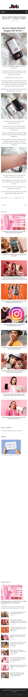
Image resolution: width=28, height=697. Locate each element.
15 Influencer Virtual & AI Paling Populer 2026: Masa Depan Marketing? (14, 348)
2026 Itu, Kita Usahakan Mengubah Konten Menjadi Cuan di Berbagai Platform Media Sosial (14, 278)
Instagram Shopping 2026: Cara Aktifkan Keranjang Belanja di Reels (14, 325)
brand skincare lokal (13, 66)
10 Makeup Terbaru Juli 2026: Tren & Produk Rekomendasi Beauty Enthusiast (14, 232)
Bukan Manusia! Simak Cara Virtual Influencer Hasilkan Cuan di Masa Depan (14, 371)
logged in (9, 430)
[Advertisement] (14, 518)
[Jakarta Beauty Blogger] (14, 6)
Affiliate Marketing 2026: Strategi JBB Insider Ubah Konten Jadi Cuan (14, 418)
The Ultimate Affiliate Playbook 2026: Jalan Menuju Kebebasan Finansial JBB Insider (14, 394)
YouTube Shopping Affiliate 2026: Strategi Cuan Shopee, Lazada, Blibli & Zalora (14, 301)
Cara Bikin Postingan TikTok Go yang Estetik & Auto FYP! (14, 255)
